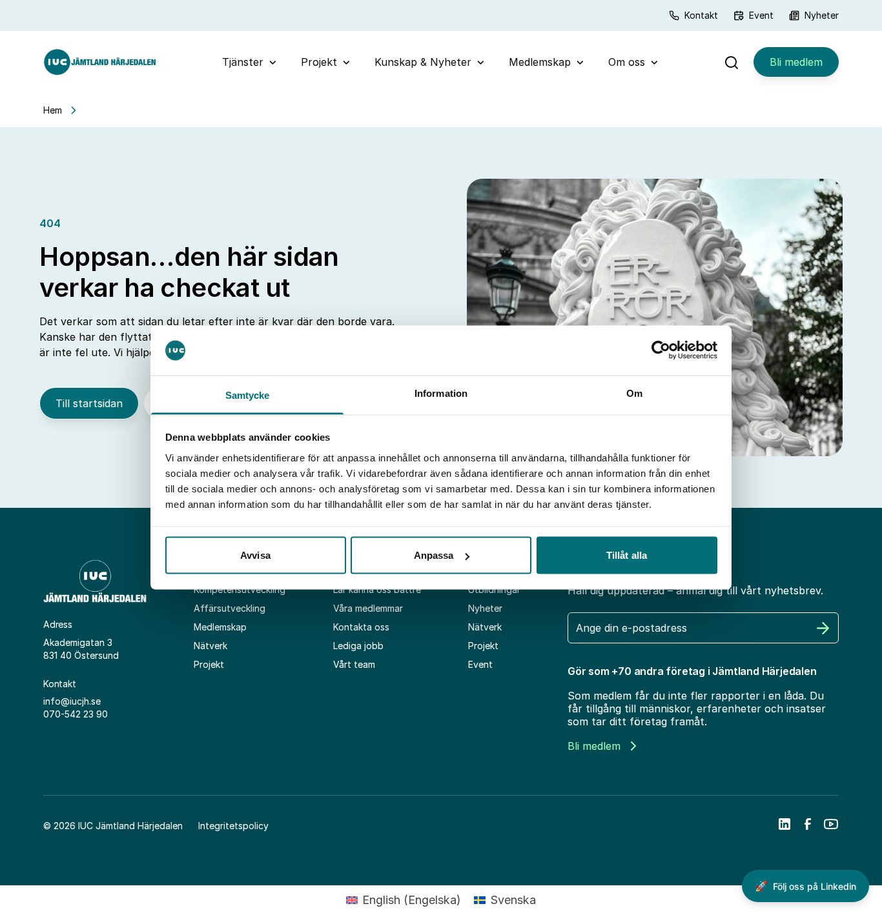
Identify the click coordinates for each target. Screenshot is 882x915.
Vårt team (354, 664)
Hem (52, 110)
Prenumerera (823, 627)
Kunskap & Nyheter (422, 61)
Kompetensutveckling (239, 589)
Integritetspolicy (233, 825)
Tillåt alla (626, 555)
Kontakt (701, 15)
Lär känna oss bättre (377, 589)
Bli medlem (796, 61)
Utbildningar (494, 589)
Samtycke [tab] (247, 394)
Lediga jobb (358, 645)
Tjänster (242, 61)
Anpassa (434, 555)
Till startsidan (89, 403)
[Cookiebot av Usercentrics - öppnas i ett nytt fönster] (660, 350)
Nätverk (210, 645)
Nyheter (822, 15)
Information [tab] (441, 392)
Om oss (626, 61)
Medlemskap (540, 61)
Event (761, 15)
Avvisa (255, 555)
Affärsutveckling (229, 608)
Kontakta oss (361, 626)
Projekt (319, 61)
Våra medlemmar (368, 608)
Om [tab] (634, 392)
